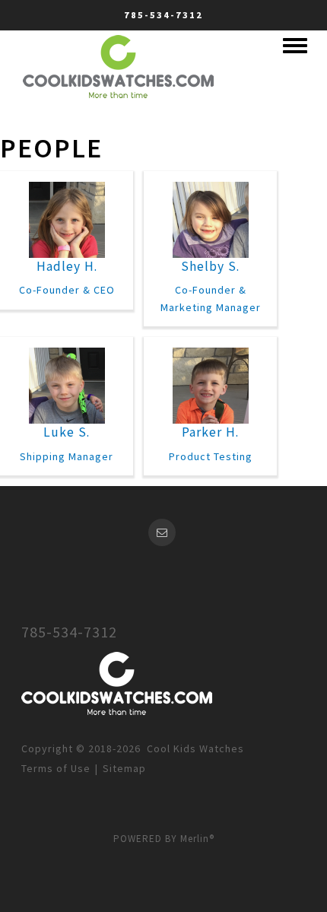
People (51, 148)
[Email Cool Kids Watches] (163, 532)
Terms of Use (55, 768)
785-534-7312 (163, 15)
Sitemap (124, 768)
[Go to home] (118, 63)
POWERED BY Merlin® (163, 838)
